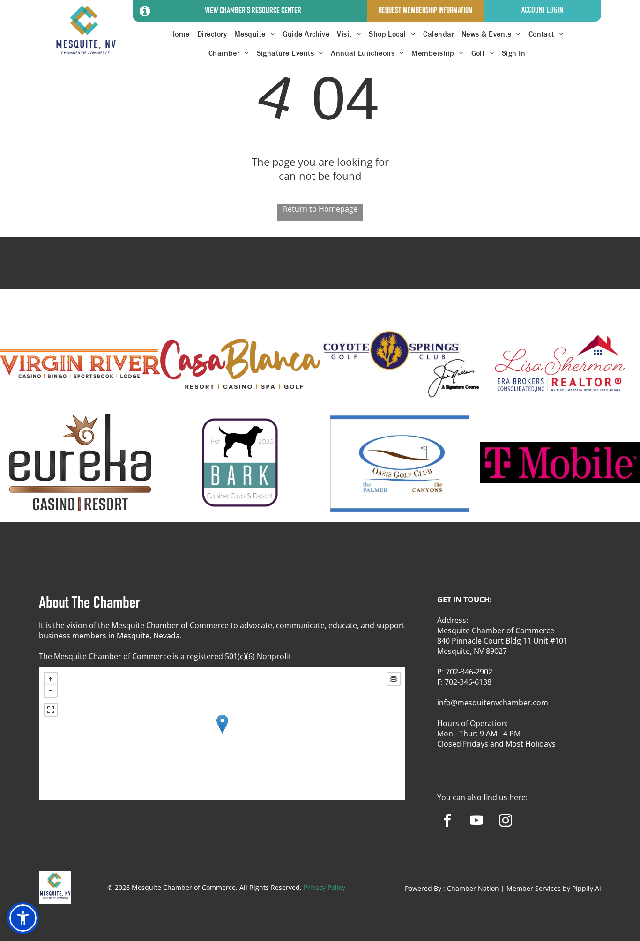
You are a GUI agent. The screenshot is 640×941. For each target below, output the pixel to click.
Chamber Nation (473, 888)
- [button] (51, 691)
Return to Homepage (320, 209)
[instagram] (505, 821)
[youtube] (476, 821)
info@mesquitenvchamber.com (492, 702)
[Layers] (393, 679)
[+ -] (222, 733)
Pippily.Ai (586, 888)
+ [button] (51, 679)
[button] (23, 918)
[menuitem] (179, 34)
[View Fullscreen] (51, 710)
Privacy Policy (324, 887)
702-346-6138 (468, 682)
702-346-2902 (469, 672)
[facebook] (447, 821)
